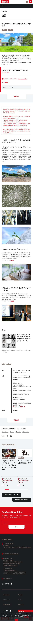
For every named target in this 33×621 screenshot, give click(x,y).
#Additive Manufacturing (9, 428)
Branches (20, 604)
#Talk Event (5, 432)
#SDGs (12, 432)
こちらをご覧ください (21, 572)
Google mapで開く (22, 78)
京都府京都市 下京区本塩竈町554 (10, 553)
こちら (12, 260)
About (19, 599)
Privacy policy (6, 599)
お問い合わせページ (7, 578)
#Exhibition (26, 432)
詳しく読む (26, 616)
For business (6, 594)
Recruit (19, 594)
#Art (18, 428)
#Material (18, 432)
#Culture (23, 428)
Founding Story (6, 604)
